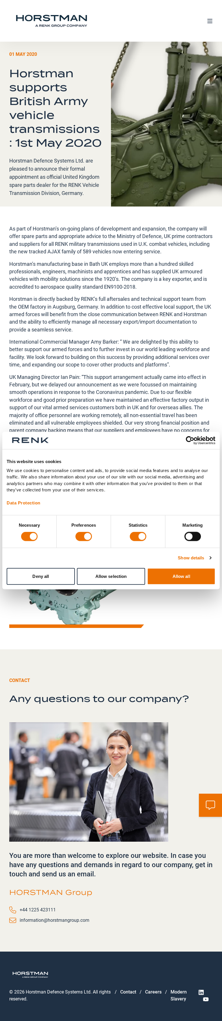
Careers (153, 992)
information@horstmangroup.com (54, 920)
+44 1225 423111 (38, 910)
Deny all (40, 576)
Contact (128, 992)
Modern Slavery (179, 995)
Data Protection (23, 502)
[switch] (83, 536)
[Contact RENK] (210, 805)
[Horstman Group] (51, 21)
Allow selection (111, 576)
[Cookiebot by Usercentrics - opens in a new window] (190, 440)
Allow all (181, 576)
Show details (191, 557)
